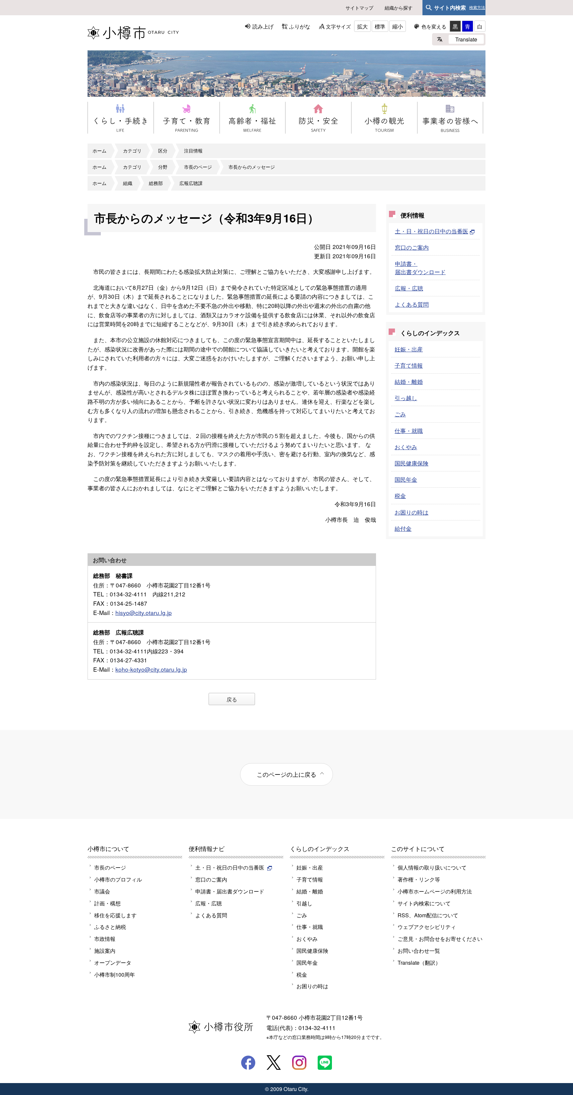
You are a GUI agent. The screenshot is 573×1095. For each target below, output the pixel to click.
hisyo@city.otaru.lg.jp (143, 612)
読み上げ (263, 26)
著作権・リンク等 (419, 879)
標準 (380, 26)
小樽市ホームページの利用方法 (435, 891)
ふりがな (299, 26)
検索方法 (477, 8)
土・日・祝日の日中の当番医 (431, 231)
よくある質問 (412, 304)
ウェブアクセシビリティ (427, 927)
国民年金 (406, 479)
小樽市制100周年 (114, 974)
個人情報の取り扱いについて (432, 867)
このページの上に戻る (286, 774)
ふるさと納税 (110, 927)
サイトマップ (359, 7)
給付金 (403, 528)
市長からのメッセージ (251, 166)
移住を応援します (115, 915)
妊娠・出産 (409, 349)
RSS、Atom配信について (428, 915)
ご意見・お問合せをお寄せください (440, 939)
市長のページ (198, 166)
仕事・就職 (409, 430)
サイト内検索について (424, 903)
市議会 (102, 891)
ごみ (400, 414)
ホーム (99, 150)
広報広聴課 (191, 183)
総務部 (156, 183)
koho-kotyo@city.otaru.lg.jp (151, 669)
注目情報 (193, 150)
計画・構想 (107, 903)
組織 (127, 183)
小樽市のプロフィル (118, 879)
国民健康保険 (411, 463)
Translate (466, 39)
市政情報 (104, 939)
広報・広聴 (409, 288)
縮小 (397, 26)
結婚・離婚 (409, 381)
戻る (231, 699)
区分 (162, 150)
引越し (304, 903)
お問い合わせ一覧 (419, 950)
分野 (162, 166)
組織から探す (399, 7)
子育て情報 (409, 365)
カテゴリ (132, 150)
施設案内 (104, 950)
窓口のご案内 (412, 247)
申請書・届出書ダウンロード (420, 267)
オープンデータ (112, 962)
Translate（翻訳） (419, 962)
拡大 (362, 26)
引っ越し (406, 398)
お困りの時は (411, 512)
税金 (400, 495)
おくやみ (406, 447)
